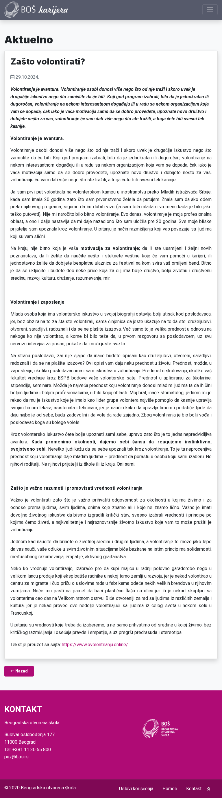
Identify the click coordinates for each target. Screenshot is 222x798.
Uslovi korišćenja (136, 788)
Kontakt (193, 788)
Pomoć (169, 788)
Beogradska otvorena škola (48, 787)
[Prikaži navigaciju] (210, 9)
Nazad (21, 671)
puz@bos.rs (16, 757)
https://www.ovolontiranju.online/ (95, 644)
